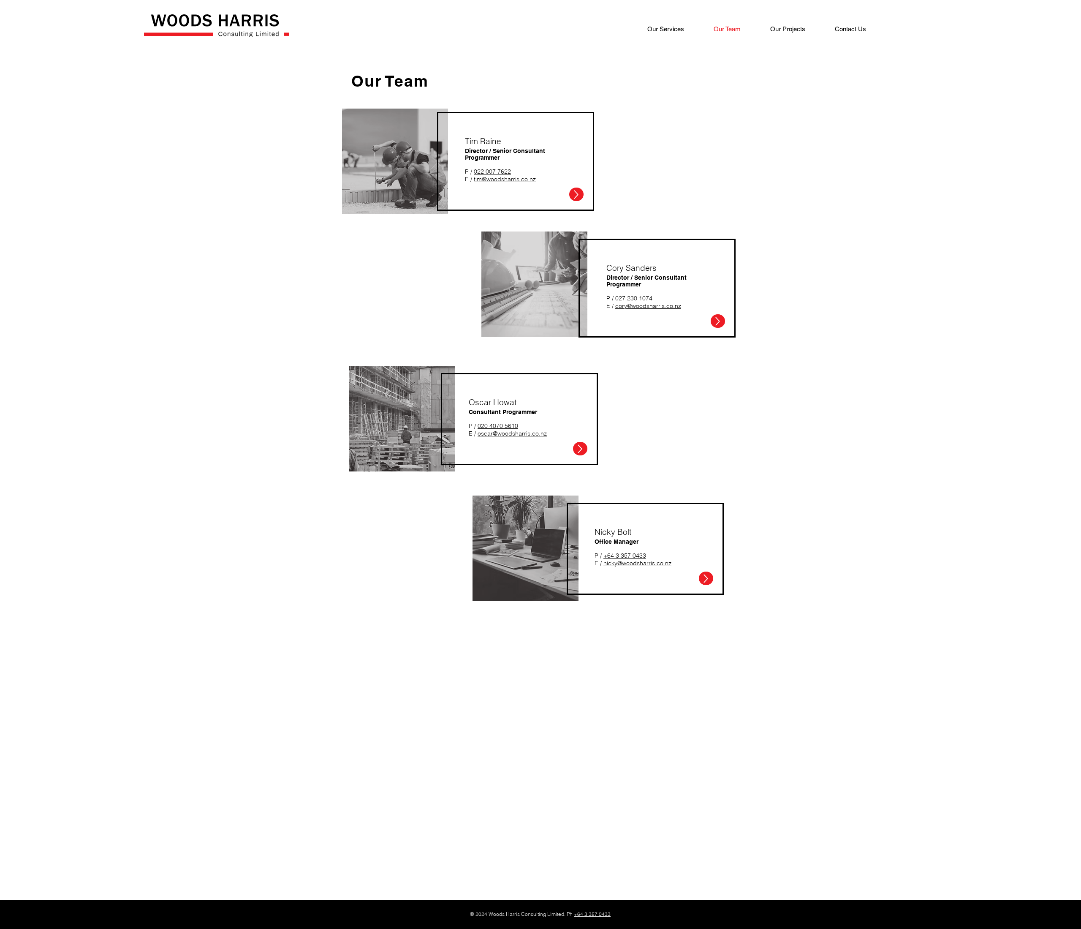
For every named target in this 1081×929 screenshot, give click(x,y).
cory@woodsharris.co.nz (648, 306)
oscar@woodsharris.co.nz (512, 433)
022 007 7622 (492, 171)
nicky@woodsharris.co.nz (637, 563)
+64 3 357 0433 (624, 555)
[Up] (576, 194)
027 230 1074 (634, 298)
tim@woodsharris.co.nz (505, 179)
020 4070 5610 (498, 426)
